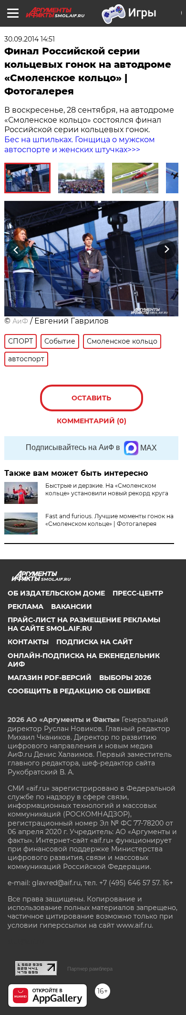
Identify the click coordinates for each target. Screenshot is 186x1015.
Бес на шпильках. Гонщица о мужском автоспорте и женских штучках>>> (79, 144)
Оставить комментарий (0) (91, 402)
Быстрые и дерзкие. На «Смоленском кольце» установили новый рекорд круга (106, 489)
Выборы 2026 (125, 677)
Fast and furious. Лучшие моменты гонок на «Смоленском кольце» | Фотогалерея (109, 520)
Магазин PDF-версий (50, 677)
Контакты (28, 642)
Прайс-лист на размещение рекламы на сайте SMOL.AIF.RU (84, 624)
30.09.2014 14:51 (29, 39)
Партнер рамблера (90, 969)
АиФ (20, 321)
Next (166, 249)
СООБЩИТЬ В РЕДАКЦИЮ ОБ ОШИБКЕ (79, 691)
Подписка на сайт (94, 642)
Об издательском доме (56, 593)
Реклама (25, 606)
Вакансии (71, 606)
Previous (14, 249)
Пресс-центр (138, 593)
